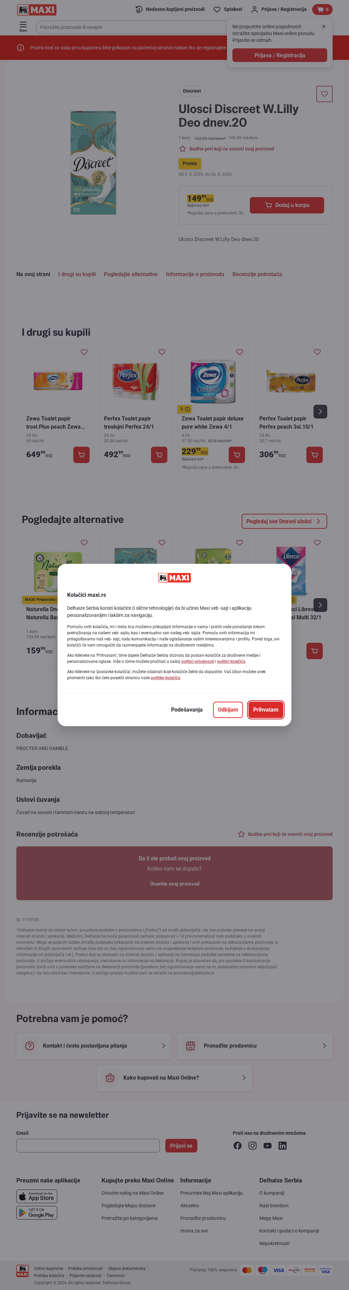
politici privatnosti (197, 661)
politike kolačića (165, 677)
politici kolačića (231, 661)
